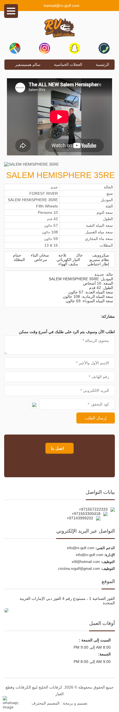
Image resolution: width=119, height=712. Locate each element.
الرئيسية (102, 64)
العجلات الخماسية (68, 64)
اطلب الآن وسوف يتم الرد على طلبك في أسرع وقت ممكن (67, 332)
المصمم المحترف (46, 703)
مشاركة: (108, 316)
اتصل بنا (58, 448)
